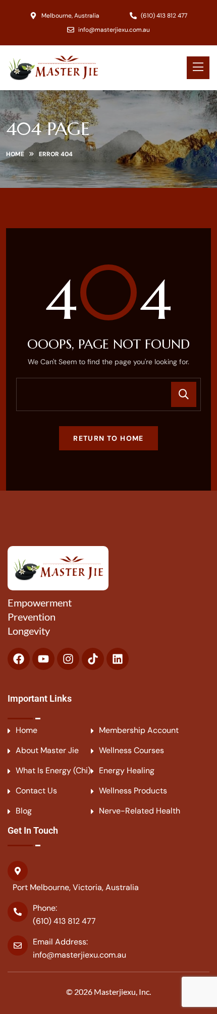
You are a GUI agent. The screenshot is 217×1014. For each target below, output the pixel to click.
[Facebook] (19, 659)
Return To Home (108, 438)
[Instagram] (68, 659)
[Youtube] (43, 659)
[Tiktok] (93, 659)
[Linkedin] (117, 659)
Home (15, 154)
